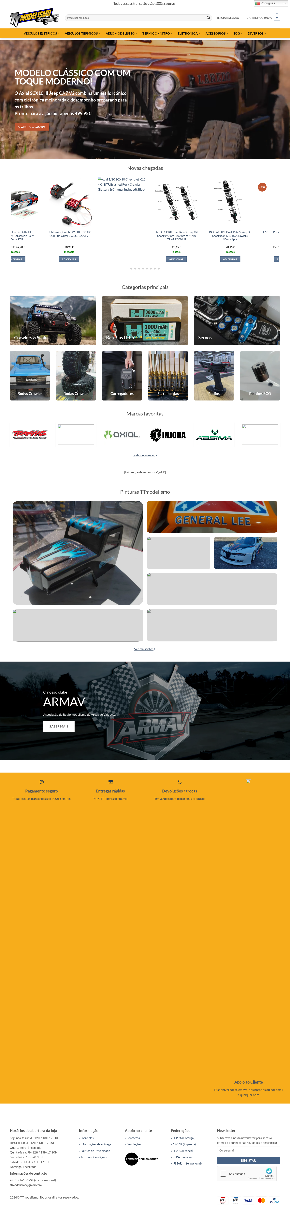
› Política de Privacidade (94, 1150)
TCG (237, 33)
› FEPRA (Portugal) (183, 1138)
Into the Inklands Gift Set (28, 232)
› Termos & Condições (93, 1157)
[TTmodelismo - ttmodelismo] (34, 18)
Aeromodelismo (120, 33)
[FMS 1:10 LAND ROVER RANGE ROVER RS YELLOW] (135, 202)
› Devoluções (133, 1144)
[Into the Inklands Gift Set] (28, 202)
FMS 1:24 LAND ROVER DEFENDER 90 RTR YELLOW (242, 233)
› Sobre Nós (86, 1138)
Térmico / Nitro (156, 33)
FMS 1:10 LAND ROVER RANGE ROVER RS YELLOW (135, 233)
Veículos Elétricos (40, 33)
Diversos (256, 33)
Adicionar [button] (27, 259)
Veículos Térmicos (81, 33)
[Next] (279, 99)
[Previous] (10, 99)
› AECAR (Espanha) (183, 1144)
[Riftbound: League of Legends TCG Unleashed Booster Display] (81, 202)
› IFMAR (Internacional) (186, 1163)
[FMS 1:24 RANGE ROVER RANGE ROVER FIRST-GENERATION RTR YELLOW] (189, 202)
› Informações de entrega (95, 1144)
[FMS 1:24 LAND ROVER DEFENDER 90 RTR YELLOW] (243, 202)
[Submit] (208, 17)
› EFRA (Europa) (181, 1157)
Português (267, 3)
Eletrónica (188, 33)
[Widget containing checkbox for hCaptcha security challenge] (247, 1173)
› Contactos (132, 1138)
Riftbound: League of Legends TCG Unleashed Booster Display (81, 233)
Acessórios (216, 33)
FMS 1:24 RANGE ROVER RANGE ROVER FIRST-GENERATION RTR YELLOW (189, 235)
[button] (228, 17)
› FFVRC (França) (182, 1150)
